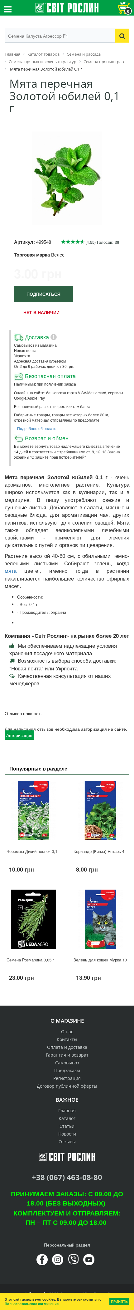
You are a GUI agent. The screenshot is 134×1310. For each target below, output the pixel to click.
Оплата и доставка (67, 1047)
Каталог (67, 1118)
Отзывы (67, 1142)
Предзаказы (67, 1070)
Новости (67, 1134)
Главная (67, 1110)
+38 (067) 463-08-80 (67, 1177)
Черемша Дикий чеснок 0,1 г (33, 851)
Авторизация (19, 735)
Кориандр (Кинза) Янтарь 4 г (100, 851)
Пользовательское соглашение (32, 1303)
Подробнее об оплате (36, 428)
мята (11, 571)
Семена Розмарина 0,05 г (30, 960)
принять (119, 1301)
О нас (67, 1032)
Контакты (67, 1039)
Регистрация (67, 1078)
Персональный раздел (67, 1245)
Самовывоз (67, 1063)
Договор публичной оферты (67, 1086)
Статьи (67, 1126)
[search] (122, 36)
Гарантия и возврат (67, 1055)
